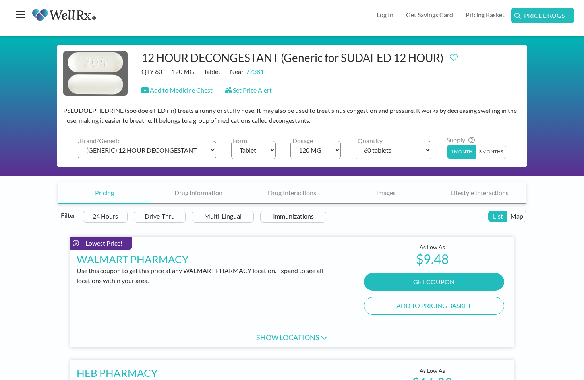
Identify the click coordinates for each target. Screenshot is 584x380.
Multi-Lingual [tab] (223, 216)
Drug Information (198, 192)
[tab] (104, 193)
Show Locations (288, 337)
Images (386, 192)
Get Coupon (433, 281)
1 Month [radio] (461, 152)
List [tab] (498, 216)
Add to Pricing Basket (433, 305)
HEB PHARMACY (117, 372)
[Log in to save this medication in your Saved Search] (454, 56)
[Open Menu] (21, 15)
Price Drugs (544, 15)
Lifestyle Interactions (480, 192)
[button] (177, 90)
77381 (255, 71)
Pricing (104, 192)
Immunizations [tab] (293, 216)
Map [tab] (517, 216)
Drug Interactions (292, 192)
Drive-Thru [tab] (160, 216)
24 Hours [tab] (105, 216)
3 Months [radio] (491, 152)
